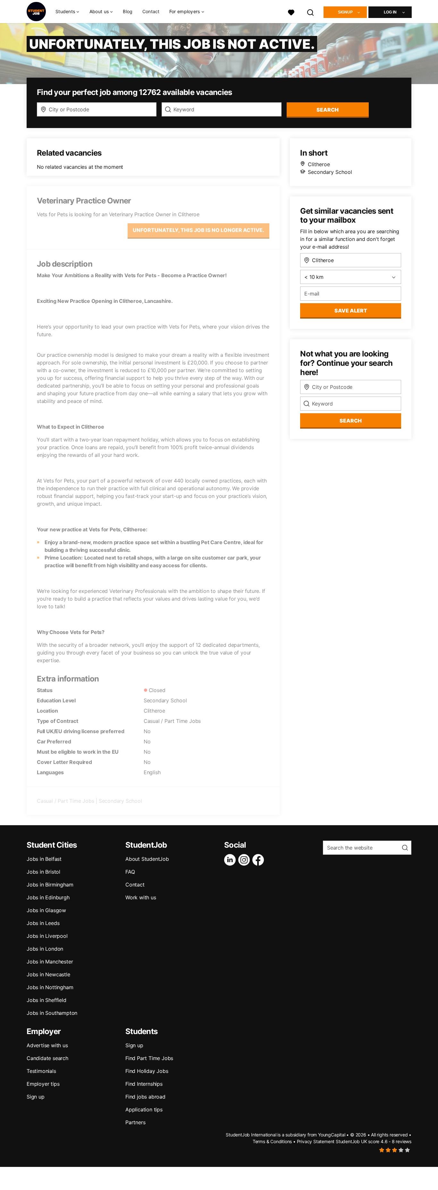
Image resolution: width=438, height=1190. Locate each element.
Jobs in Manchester (50, 961)
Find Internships (144, 1084)
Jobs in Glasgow (46, 910)
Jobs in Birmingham (50, 884)
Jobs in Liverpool (47, 936)
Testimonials (41, 1071)
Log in (390, 12)
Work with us (140, 897)
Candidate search (47, 1058)
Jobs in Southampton (52, 1013)
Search (327, 110)
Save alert (350, 310)
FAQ (130, 872)
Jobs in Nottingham (50, 987)
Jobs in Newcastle (48, 974)
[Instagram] (245, 860)
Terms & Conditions (272, 1141)
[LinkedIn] (231, 860)
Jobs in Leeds (43, 923)
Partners (135, 1122)
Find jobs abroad (145, 1096)
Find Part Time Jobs (149, 1058)
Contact (151, 11)
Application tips (144, 1109)
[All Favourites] (291, 12)
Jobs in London (45, 949)
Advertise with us (47, 1045)
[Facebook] (259, 860)
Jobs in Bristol (43, 872)
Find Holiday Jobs (146, 1071)
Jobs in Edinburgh (48, 897)
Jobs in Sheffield (46, 1000)
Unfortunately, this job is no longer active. (198, 230)
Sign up (36, 1096)
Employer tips (43, 1084)
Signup (345, 12)
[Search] (310, 12)
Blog (127, 11)
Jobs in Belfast (44, 859)
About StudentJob (147, 859)
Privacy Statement (316, 1141)
